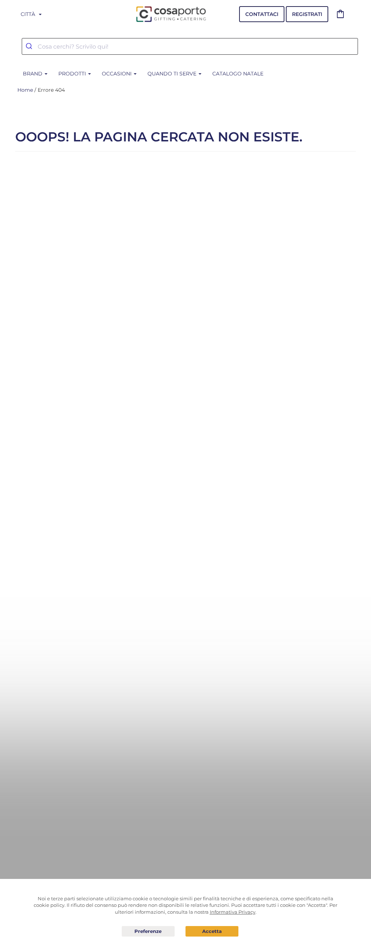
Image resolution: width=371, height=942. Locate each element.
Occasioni (117, 73)
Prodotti (72, 73)
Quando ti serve (172, 73)
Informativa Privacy (232, 912)
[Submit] (30, 46)
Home (25, 90)
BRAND (33, 73)
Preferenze (148, 931)
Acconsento (212, 931)
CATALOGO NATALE (237, 73)
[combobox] (190, 46)
